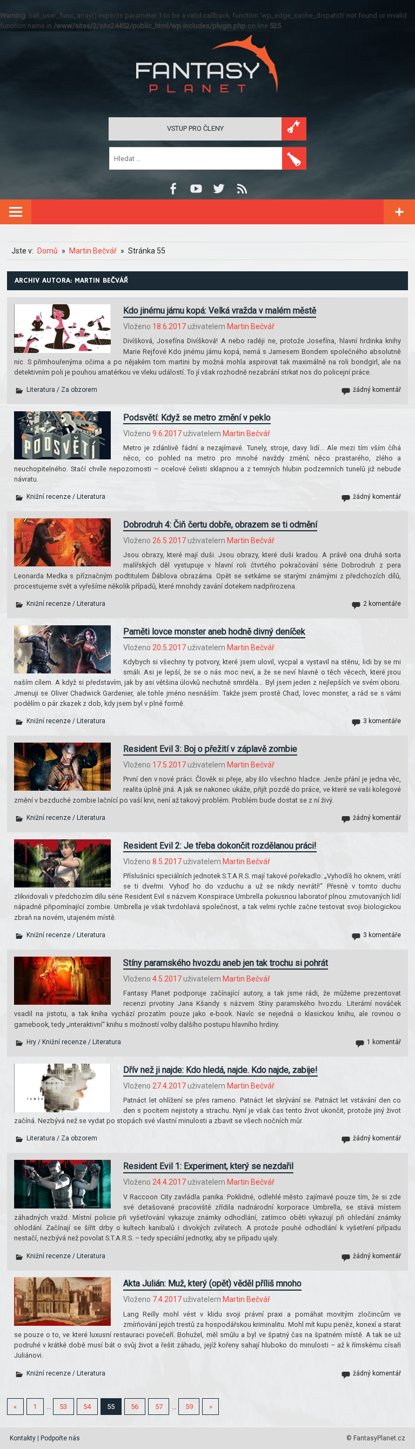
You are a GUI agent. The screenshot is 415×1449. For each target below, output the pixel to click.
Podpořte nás (60, 1438)
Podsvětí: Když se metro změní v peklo (197, 417)
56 (134, 1407)
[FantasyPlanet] (207, 101)
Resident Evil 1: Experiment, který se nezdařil (208, 1166)
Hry (31, 1042)
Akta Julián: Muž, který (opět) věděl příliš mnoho (212, 1283)
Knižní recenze (48, 496)
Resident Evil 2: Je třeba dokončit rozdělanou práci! (220, 845)
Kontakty (23, 1438)
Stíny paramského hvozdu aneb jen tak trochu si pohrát (225, 963)
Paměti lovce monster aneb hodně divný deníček (214, 631)
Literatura (40, 389)
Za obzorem (79, 389)
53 (63, 1407)
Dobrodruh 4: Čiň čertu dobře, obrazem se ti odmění (220, 524)
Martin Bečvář (251, 326)
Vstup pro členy (195, 128)
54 (87, 1407)
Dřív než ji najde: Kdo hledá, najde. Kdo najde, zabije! (220, 1070)
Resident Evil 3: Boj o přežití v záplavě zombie (210, 749)
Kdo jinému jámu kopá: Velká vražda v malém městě (219, 310)
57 (159, 1407)
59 (189, 1407)
